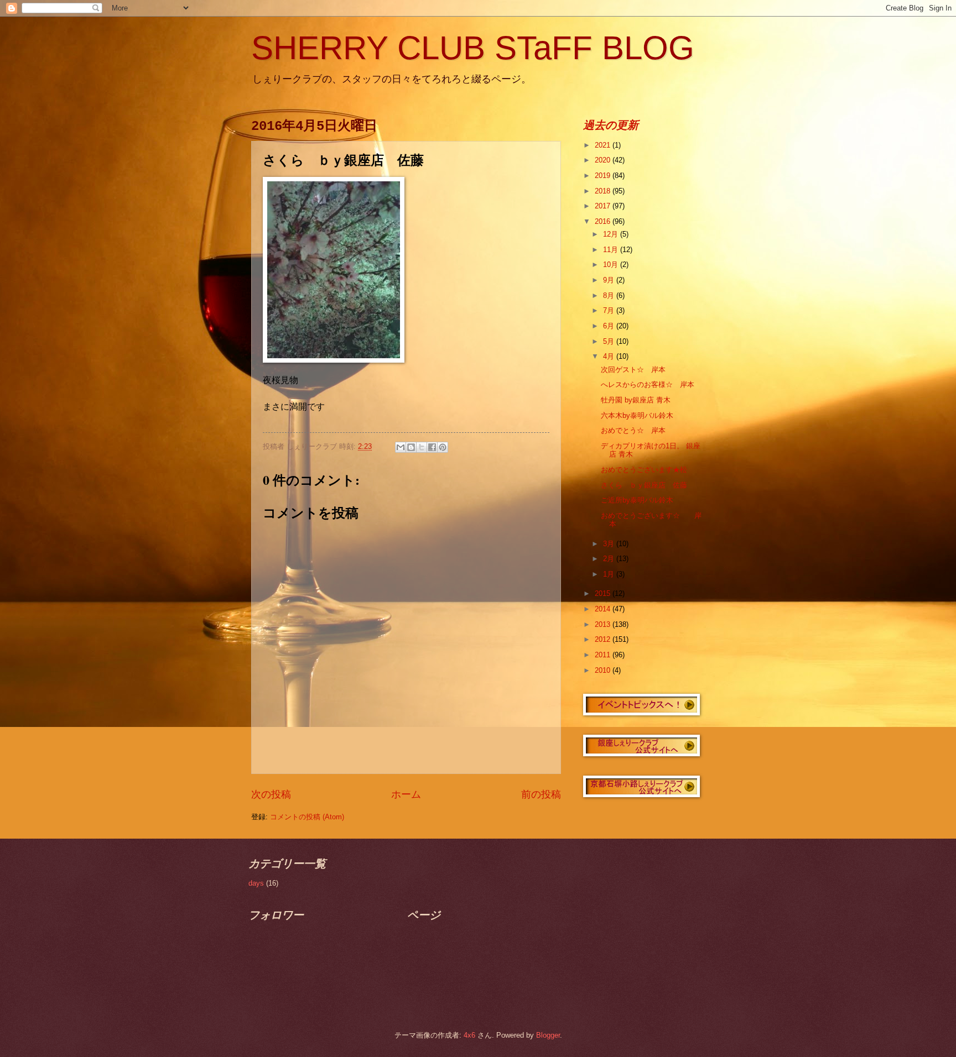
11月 (611, 249)
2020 (603, 160)
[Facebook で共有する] (432, 447)
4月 (609, 356)
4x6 (469, 1035)
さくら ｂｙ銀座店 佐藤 (644, 485)
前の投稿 (541, 794)
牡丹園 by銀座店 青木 (636, 400)
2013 (603, 624)
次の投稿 (271, 794)
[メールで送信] (400, 447)
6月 (609, 326)
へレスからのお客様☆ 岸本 (647, 384)
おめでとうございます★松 (644, 469)
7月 (609, 310)
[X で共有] (421, 447)
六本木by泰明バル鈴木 (637, 415)
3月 (609, 544)
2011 (603, 655)
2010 (603, 670)
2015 (603, 593)
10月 (611, 264)
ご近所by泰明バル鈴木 (637, 500)
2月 (609, 558)
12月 (611, 234)
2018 (603, 191)
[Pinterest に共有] (442, 447)
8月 (609, 295)
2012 (603, 639)
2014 (603, 609)
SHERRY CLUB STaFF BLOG (472, 47)
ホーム (406, 794)
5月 (609, 341)
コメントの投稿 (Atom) (307, 817)
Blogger (548, 1035)
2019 (603, 175)
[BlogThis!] (411, 447)
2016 (603, 221)
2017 (603, 206)
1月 (609, 574)
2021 (603, 145)
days (256, 883)
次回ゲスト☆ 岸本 (633, 369)
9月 (609, 280)
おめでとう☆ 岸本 (633, 430)
